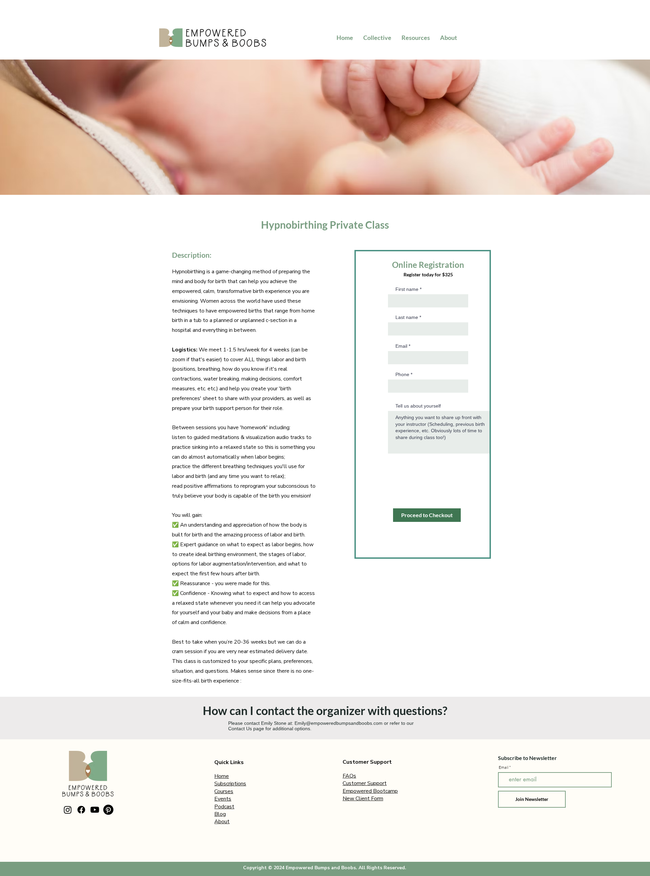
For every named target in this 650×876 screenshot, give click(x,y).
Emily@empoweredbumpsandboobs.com (339, 723)
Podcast (224, 806)
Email (401, 346)
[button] (415, 37)
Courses (223, 791)
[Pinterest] (108, 810)
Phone (402, 374)
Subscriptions (230, 783)
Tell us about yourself (418, 406)
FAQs (349, 776)
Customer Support (365, 783)
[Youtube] (95, 810)
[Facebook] (81, 810)
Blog (220, 814)
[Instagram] (68, 810)
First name (406, 289)
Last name (406, 317)
